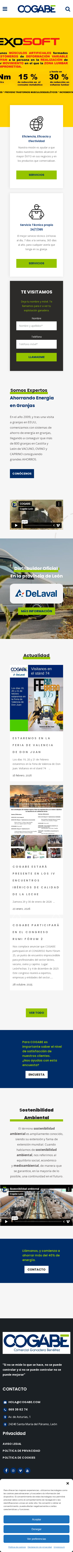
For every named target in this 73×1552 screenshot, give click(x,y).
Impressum (59, 1547)
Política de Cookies (19, 1458)
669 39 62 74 (18, 1409)
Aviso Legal (12, 1444)
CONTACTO (36, 1269)
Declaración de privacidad (40, 1547)
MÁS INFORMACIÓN (36, 611)
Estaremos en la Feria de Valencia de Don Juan (33, 745)
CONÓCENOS (22, 474)
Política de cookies (17, 1547)
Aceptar (36, 1519)
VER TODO (36, 1013)
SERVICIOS (36, 175)
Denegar (36, 1529)
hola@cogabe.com (24, 1402)
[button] (67, 1483)
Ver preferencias (36, 1538)
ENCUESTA (37, 1074)
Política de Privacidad (21, 1451)
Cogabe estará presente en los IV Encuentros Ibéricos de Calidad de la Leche (36, 880)
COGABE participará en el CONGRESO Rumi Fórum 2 (36, 932)
